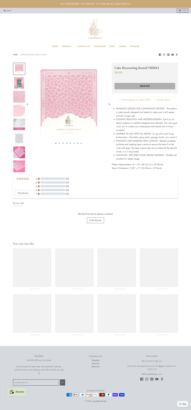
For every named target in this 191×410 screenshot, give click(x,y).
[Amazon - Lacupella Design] (176, 54)
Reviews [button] (18, 203)
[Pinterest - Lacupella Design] (168, 54)
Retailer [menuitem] (134, 46)
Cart (183, 11)
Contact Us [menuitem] (83, 46)
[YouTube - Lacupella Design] (172, 54)
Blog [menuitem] (112, 46)
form (161, 366)
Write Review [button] (23, 193)
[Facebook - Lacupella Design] (160, 54)
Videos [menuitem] (122, 46)
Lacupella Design (99, 401)
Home (15, 55)
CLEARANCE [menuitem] (100, 46)
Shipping (95, 360)
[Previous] (28, 104)
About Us (95, 366)
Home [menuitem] (55, 46)
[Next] (109, 104)
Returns (95, 363)
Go (62, 382)
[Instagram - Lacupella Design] (164, 54)
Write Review (95, 220)
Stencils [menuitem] (66, 46)
